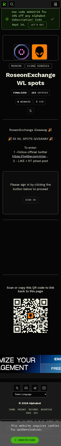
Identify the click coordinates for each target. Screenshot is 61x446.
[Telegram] (35, 388)
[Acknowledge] (52, 19)
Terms (12, 409)
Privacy (22, 409)
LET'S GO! (37, 24)
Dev (36, 413)
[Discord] (26, 388)
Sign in (30, 199)
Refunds (33, 409)
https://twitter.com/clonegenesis (30, 156)
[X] (30, 111)
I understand (25, 440)
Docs (28, 413)
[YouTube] (44, 388)
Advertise (46, 409)
